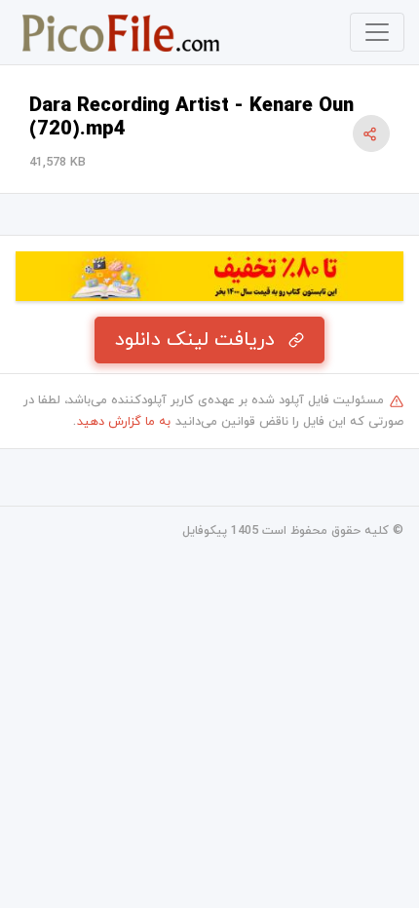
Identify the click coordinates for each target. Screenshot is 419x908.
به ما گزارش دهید (124, 422)
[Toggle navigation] (377, 32)
